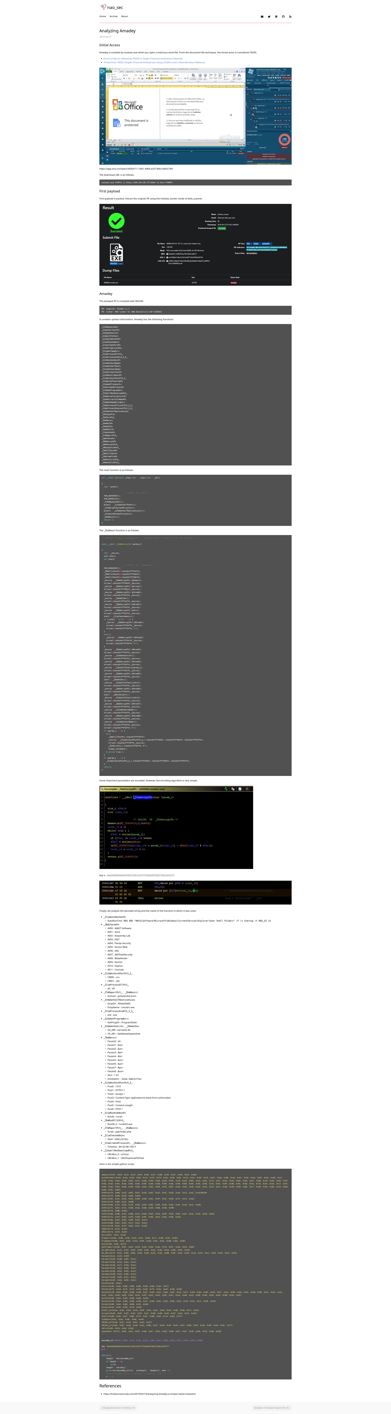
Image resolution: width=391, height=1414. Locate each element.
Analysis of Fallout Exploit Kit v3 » (272, 1407)
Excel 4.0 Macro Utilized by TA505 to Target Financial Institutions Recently (143, 58)
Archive (114, 16)
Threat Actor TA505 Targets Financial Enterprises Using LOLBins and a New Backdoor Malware (154, 62)
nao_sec (115, 7)
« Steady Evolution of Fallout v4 (118, 1407)
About (124, 16)
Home (102, 16)
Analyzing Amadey (117, 31)
